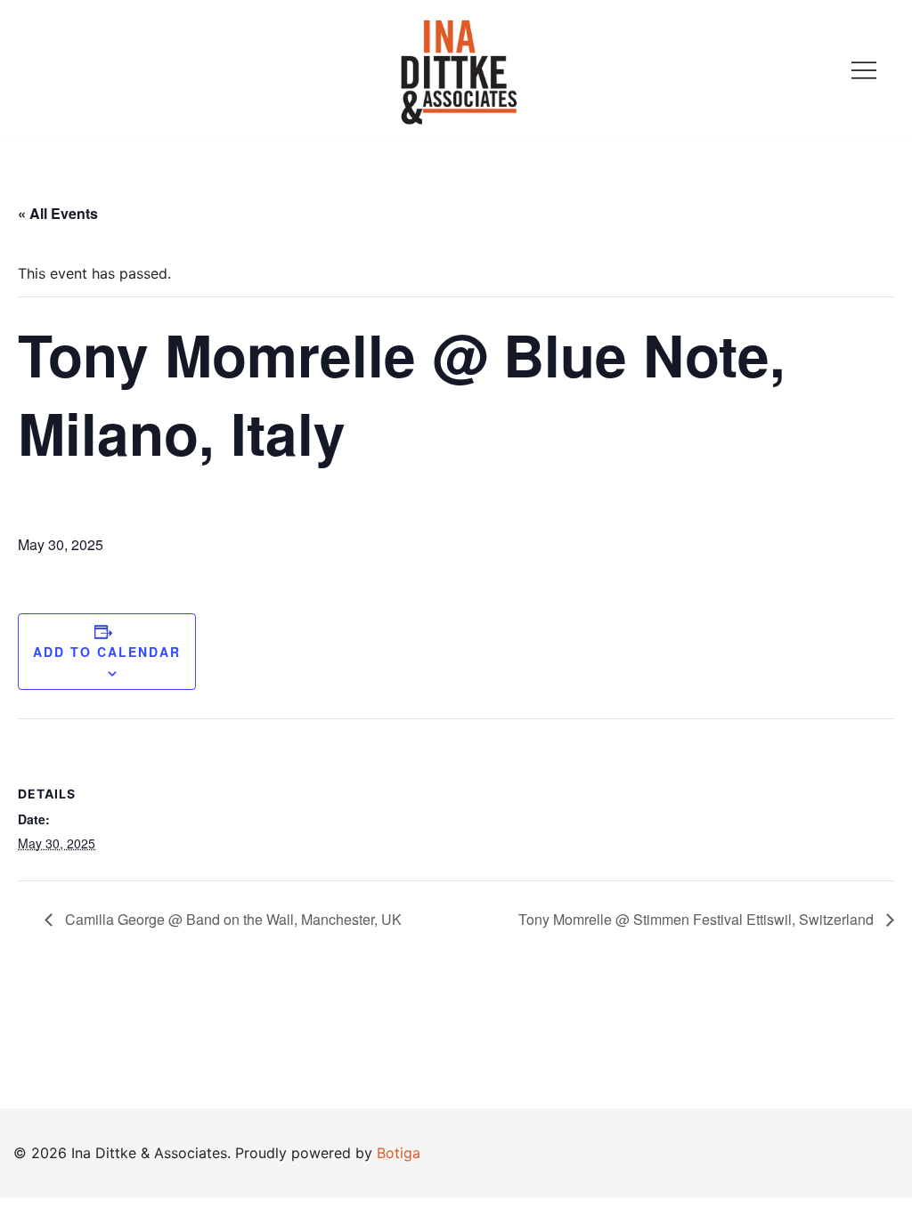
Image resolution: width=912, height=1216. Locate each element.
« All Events (58, 213)
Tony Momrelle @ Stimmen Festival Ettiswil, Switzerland (697, 919)
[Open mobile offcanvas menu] (863, 70)
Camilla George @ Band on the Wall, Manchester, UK (231, 919)
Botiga (398, 1153)
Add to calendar (107, 652)
